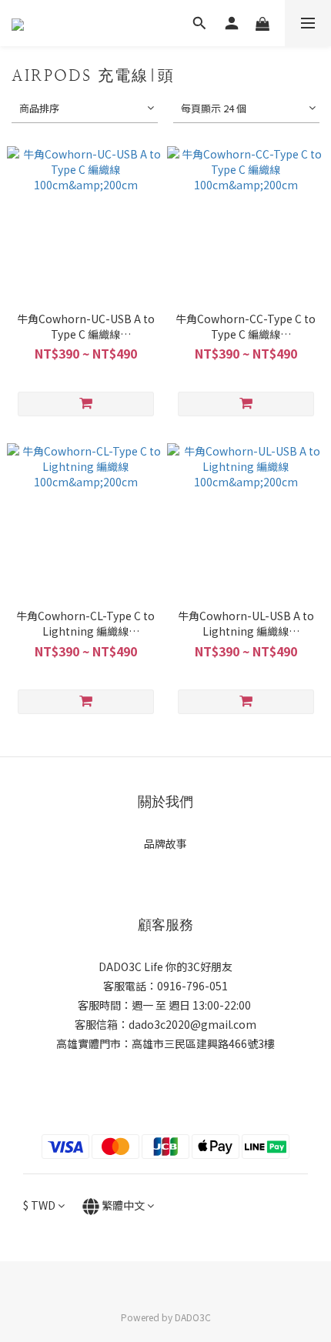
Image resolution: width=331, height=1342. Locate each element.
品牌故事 (165, 843)
